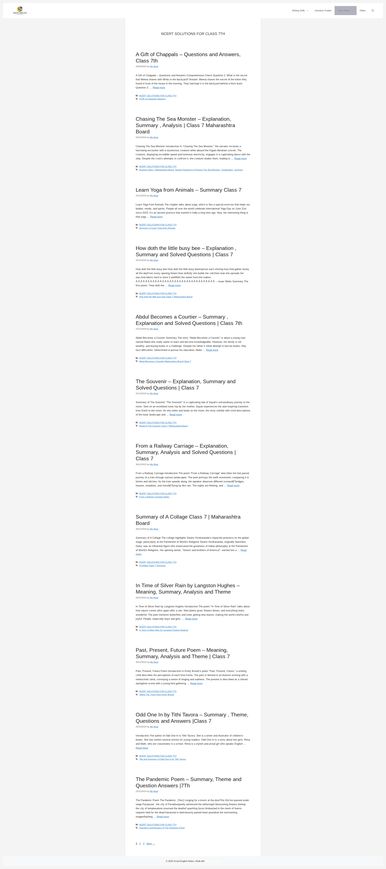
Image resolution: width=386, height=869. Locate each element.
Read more (159, 87)
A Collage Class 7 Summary (152, 565)
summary (238, 170)
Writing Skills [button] (298, 10)
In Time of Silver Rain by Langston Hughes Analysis (163, 630)
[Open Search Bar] (373, 10)
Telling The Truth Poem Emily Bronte (156, 694)
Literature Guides (323, 10)
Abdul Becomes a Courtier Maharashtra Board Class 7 (165, 361)
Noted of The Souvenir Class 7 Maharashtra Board (163, 426)
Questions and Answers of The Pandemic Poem (162, 828)
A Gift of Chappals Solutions (152, 99)
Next (151, 843)
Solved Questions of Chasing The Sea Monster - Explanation (204, 170)
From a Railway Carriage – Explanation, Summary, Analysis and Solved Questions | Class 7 (186, 452)
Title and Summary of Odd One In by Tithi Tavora (162, 759)
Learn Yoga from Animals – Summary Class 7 (188, 190)
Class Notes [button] (344, 10)
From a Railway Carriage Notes (154, 497)
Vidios (363, 10)
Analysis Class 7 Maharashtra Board (156, 170)
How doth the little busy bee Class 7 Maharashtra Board (165, 297)
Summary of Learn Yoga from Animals (157, 228)
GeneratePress (212, 861)
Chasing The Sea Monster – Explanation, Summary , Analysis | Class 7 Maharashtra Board (185, 125)
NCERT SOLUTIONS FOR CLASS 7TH (157, 95)
